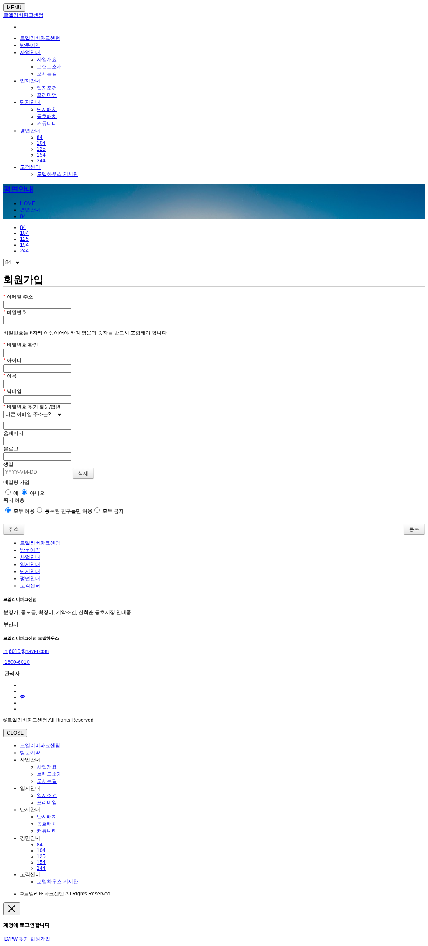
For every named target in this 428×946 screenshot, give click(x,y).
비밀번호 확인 (20, 345)
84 (40, 137)
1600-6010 (16, 662)
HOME (27, 203)
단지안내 (30, 102)
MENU (14, 7)
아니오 (36, 493)
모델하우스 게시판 (57, 174)
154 (41, 155)
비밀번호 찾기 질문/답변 (32, 407)
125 (41, 149)
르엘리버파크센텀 (23, 15)
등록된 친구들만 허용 (67, 511)
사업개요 (47, 59)
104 (41, 143)
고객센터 (30, 167)
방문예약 (30, 45)
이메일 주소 (18, 297)
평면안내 (30, 131)
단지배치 (47, 109)
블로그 (10, 449)
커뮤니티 (47, 123)
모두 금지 (112, 511)
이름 (10, 376)
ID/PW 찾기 (16, 939)
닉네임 (12, 391)
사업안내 (30, 52)
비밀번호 (15, 312)
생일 (8, 464)
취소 (14, 529)
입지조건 (47, 88)
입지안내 (30, 81)
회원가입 (40, 939)
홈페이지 (13, 433)
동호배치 (47, 116)
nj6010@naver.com (26, 651)
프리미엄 (47, 95)
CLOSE (15, 733)
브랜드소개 (49, 66)
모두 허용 (23, 511)
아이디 (12, 360)
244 (41, 161)
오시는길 (47, 74)
